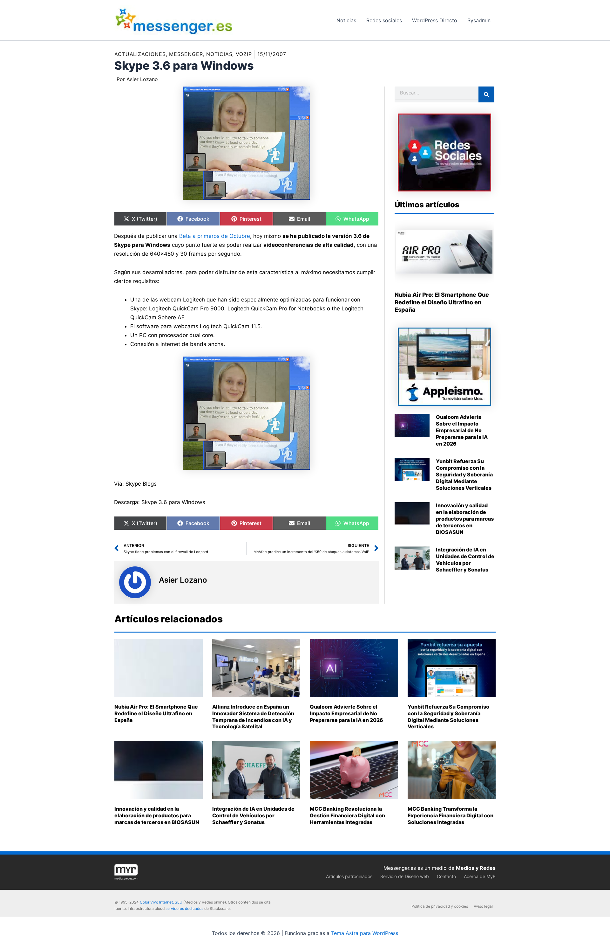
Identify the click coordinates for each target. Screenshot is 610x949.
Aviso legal (483, 906)
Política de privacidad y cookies (439, 906)
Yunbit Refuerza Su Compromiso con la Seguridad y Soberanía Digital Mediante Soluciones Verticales (464, 474)
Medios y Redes (476, 868)
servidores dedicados (184, 908)
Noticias (219, 54)
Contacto (446, 876)
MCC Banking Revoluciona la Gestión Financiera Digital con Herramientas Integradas (347, 815)
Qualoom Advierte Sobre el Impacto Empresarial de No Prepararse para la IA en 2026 (462, 430)
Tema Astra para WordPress (364, 933)
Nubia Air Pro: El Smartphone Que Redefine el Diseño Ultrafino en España (442, 302)
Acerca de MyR (480, 876)
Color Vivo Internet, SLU (161, 902)
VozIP (244, 54)
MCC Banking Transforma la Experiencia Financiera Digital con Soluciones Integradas (450, 815)
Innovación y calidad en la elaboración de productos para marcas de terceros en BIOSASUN (465, 518)
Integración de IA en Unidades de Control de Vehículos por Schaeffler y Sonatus (465, 559)
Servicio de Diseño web (404, 876)
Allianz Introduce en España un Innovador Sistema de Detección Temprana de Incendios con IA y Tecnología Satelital (253, 716)
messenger (186, 54)
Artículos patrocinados (349, 876)
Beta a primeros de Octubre (214, 236)
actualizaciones (140, 54)
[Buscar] (486, 94)
